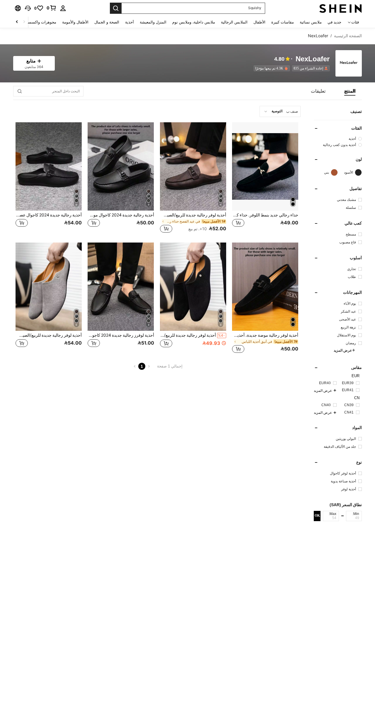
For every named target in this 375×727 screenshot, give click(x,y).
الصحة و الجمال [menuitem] (106, 22)
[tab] (349, 91)
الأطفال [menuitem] (259, 22)
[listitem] (310, 68)
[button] (27, 8)
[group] (338, 138)
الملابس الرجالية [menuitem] (234, 22)
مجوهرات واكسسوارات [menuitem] (37, 22)
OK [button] (317, 516)
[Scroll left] (24, 22)
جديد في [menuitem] (334, 22)
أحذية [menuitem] (129, 22)
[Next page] (134, 366)
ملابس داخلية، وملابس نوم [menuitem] (193, 22)
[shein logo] (340, 8)
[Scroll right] (17, 22)
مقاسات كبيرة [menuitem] (282, 22)
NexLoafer (313, 59)
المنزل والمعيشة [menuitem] (153, 22)
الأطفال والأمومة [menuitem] (75, 22)
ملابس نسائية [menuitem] (311, 22)
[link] (52, 7)
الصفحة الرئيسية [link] (348, 35)
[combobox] (280, 111)
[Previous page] (148, 366)
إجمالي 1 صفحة (170, 366)
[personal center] (63, 8)
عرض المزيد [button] (343, 350)
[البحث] (116, 8)
